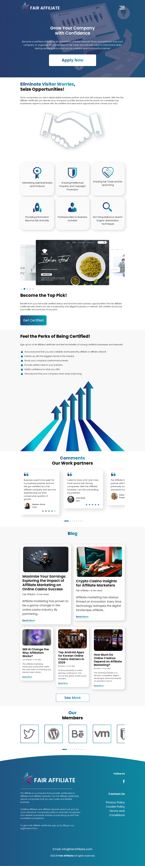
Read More (28, 620)
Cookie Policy (115, 807)
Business (61, 666)
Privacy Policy (115, 802)
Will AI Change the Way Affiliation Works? (35, 652)
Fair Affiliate (28, 594)
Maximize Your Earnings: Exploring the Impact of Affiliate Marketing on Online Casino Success (44, 583)
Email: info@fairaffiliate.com (72, 849)
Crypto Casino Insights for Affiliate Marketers (96, 583)
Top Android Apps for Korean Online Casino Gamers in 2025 (71, 657)
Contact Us (116, 794)
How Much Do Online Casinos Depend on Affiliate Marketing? (108, 660)
